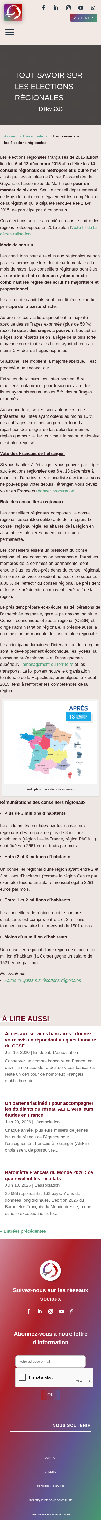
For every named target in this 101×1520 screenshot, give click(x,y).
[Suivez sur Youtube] (81, 8)
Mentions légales (50, 1486)
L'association (65, 1052)
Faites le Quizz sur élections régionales (42, 980)
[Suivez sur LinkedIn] (56, 8)
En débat (41, 1052)
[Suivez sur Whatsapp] (93, 8)
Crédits (50, 1471)
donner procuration (56, 491)
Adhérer (83, 18)
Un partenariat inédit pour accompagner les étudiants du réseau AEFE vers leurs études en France (49, 1109)
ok (50, 1394)
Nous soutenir (72, 1425)
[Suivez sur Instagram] (68, 8)
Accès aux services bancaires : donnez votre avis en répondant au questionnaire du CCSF (50, 1039)
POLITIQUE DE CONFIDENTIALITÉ (50, 1500)
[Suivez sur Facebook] (43, 8)
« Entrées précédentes (23, 1231)
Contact (51, 1457)
